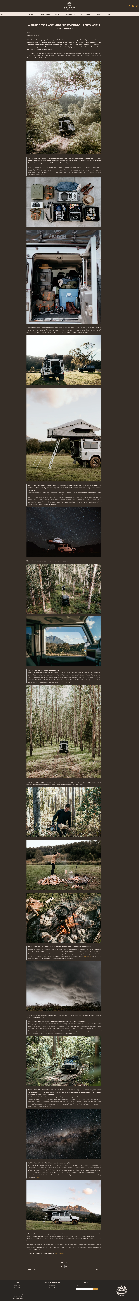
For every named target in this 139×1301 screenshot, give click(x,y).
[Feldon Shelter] (69, 6)
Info (57, 14)
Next (98, 1270)
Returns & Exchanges (17, 1294)
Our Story (17, 1285)
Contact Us (17, 1287)
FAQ (108, 14)
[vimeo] (136, 6)
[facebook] (129, 6)
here (38, 1177)
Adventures (45, 14)
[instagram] (133, 6)
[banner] (122, 1291)
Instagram (52, 1285)
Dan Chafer (59, 1253)
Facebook (52, 1287)
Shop (31, 14)
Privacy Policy (17, 1296)
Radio (99, 14)
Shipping (17, 1290)
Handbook (70, 14)
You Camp (87, 956)
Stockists (85, 14)
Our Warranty (17, 1292)
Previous (32, 1270)
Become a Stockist (17, 1298)
